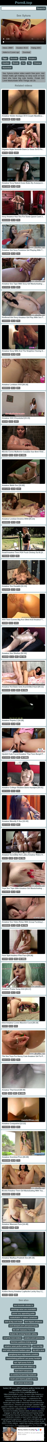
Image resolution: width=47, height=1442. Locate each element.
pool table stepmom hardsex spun (16, 1350)
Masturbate (7, 68)
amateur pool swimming (34, 1338)
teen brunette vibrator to (23, 1305)
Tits (29, 63)
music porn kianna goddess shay (23, 1379)
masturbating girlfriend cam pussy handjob (23, 1358)
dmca (25, 1390)
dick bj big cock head (13, 1322)
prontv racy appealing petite (23, 1313)
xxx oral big (37, 1346)
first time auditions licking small (23, 1342)
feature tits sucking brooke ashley (23, 1334)
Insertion (6, 63)
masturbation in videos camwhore (23, 1317)
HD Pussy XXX (9, 1421)
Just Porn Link (29, 1419)
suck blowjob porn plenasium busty (23, 1326)
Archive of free (33, 1421)
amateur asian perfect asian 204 (17, 1346)
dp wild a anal (38, 1350)
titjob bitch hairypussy (23, 1371)
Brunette (13, 58)
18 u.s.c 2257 (15, 1388)
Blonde (15, 63)
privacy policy (28, 1388)
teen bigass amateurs (33, 1322)
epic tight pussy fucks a (23, 1362)
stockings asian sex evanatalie (23, 1309)
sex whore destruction (23, 1383)
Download (26, 52)
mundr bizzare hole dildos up (23, 1367)
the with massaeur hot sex (23, 1330)
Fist (23, 63)
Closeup (37, 63)
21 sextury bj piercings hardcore (23, 1375)
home (5, 1388)
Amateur (32, 58)
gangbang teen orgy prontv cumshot (23, 1354)
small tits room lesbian (13, 1338)
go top (32, 1390)
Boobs (23, 58)
